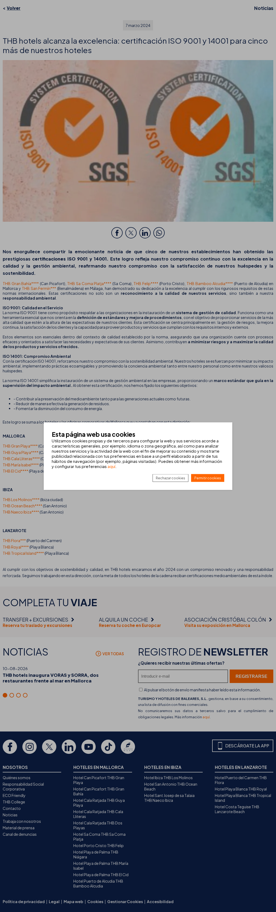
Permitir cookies (207, 478)
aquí (111, 466)
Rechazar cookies (170, 478)
